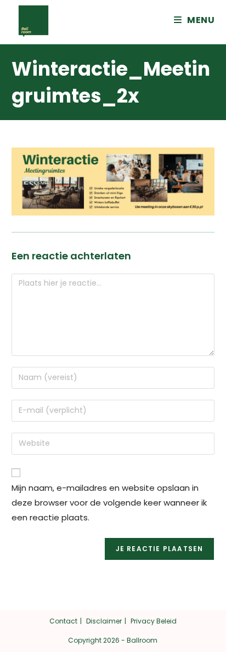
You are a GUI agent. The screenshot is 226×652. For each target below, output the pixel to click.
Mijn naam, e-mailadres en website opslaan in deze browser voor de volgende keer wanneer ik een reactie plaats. (109, 502)
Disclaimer (104, 621)
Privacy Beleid (154, 621)
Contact (63, 621)
